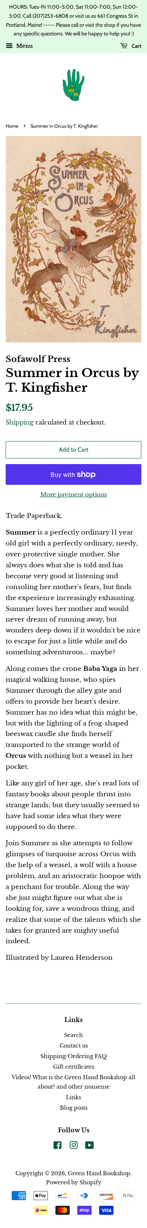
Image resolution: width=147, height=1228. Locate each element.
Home (12, 126)
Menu (24, 46)
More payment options (73, 494)
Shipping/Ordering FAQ (73, 1056)
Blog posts (73, 1107)
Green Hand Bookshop (99, 1173)
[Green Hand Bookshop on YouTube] (89, 1146)
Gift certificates (73, 1066)
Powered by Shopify (73, 1182)
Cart (135, 46)
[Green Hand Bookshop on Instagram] (73, 1146)
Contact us (74, 1045)
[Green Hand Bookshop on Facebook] (57, 1146)
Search (73, 1035)
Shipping (20, 422)
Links (73, 1097)
